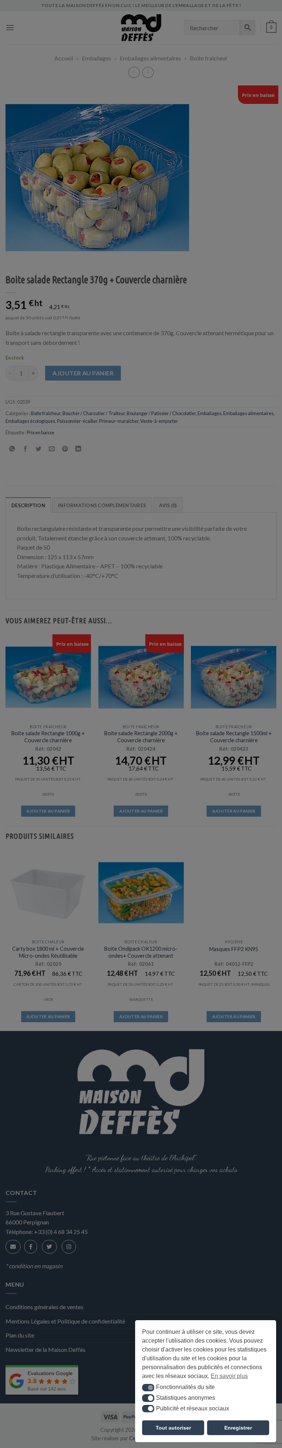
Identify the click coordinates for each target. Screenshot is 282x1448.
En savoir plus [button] (229, 1376)
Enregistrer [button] (238, 1428)
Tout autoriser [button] (173, 1428)
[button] (148, 1387)
